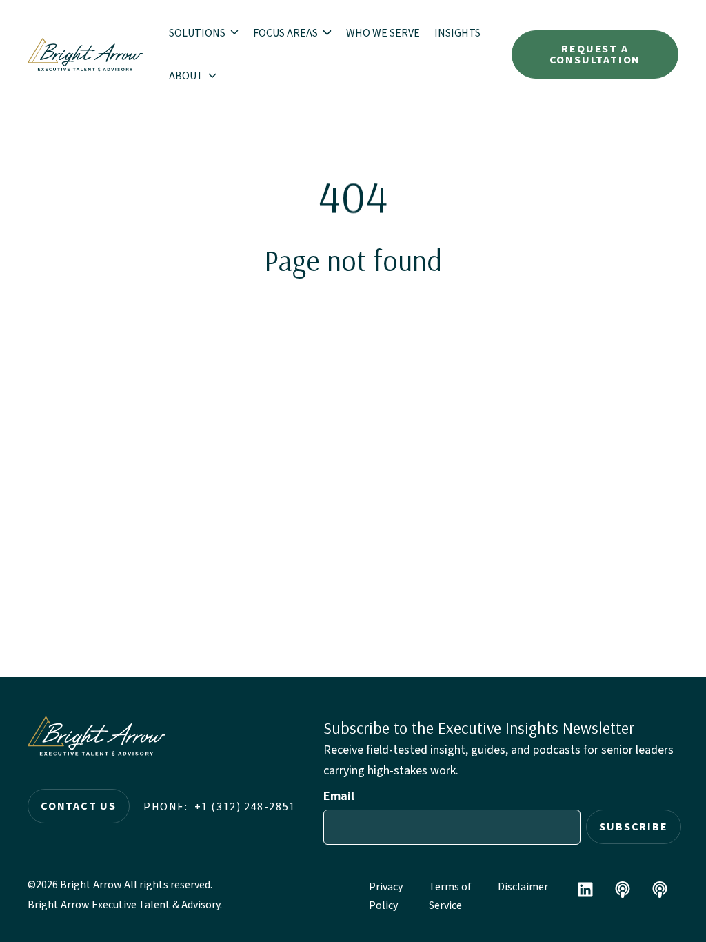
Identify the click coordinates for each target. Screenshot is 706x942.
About (187, 75)
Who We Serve (383, 33)
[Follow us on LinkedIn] (585, 889)
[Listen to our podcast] (622, 889)
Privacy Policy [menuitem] (386, 896)
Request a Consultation (595, 54)
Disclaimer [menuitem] (523, 886)
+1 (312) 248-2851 (245, 806)
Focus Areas (286, 33)
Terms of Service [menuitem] (450, 896)
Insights (457, 33)
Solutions (198, 33)
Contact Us (79, 806)
